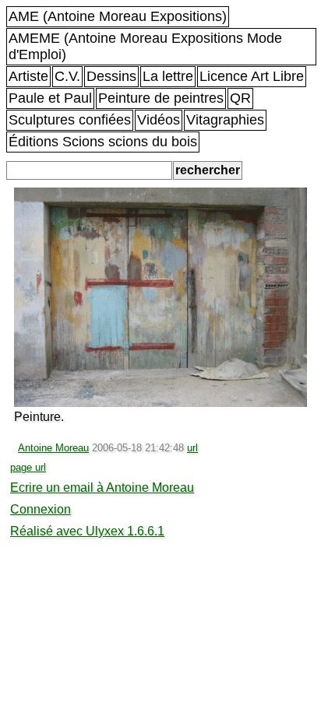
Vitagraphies (225, 120)
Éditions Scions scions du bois (103, 141)
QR (240, 98)
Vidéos (158, 120)
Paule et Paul (50, 98)
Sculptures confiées (70, 120)
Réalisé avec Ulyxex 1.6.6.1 (87, 531)
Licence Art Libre (251, 76)
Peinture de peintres (161, 98)
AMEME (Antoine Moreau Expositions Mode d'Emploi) (145, 46)
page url (28, 467)
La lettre (168, 76)
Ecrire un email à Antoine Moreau (102, 487)
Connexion (40, 509)
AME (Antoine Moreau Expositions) (118, 16)
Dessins (111, 76)
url (192, 448)
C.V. (67, 76)
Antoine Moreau (53, 448)
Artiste (28, 76)
